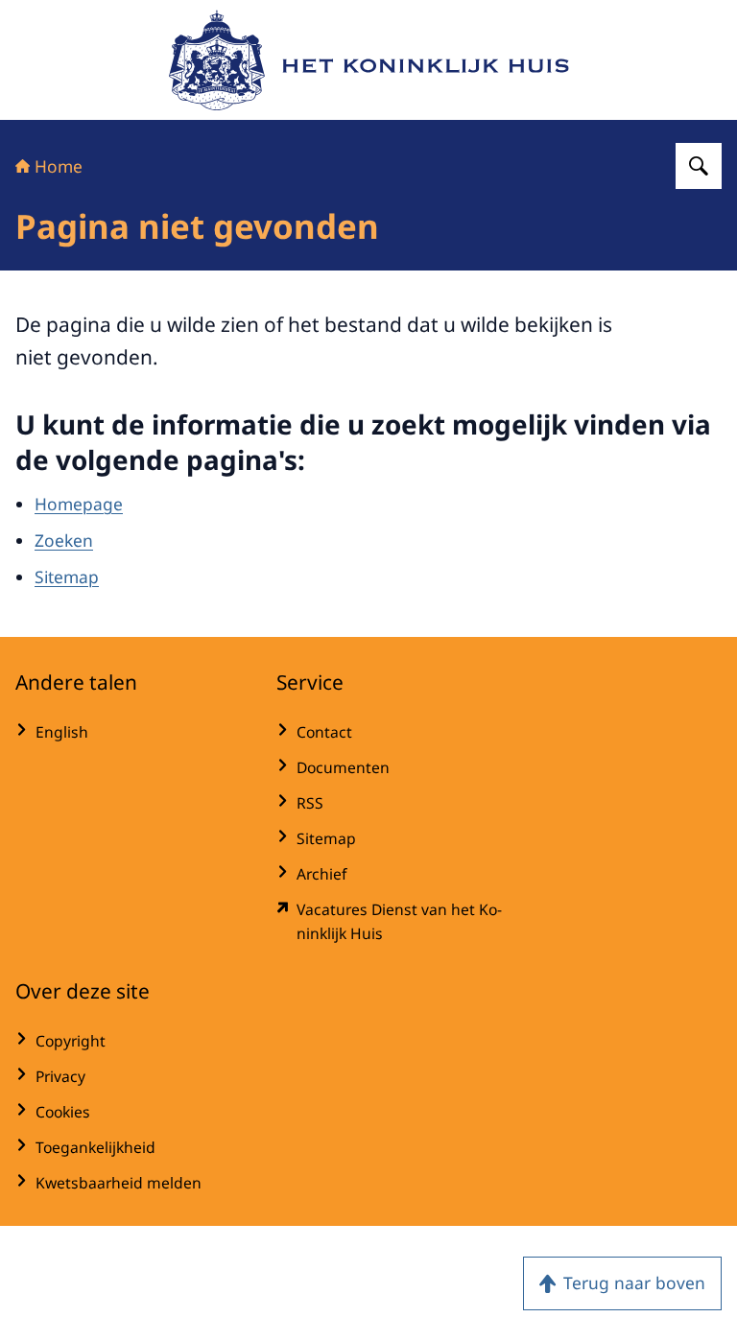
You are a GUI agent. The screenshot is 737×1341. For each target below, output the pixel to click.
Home (59, 165)
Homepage (79, 503)
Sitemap (67, 576)
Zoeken (64, 540)
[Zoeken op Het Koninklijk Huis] (699, 166)
